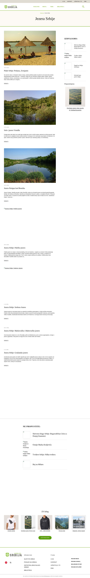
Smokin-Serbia (11, 530)
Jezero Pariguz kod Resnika (14, 188)
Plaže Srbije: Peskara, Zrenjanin (16, 71)
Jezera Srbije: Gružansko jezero (16, 353)
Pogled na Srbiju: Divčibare (78, 66)
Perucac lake (62, 530)
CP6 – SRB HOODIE (45, 530)
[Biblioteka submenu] (64, 6)
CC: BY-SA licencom (46, 576)
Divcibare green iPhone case (28, 530)
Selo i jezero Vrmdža (12, 130)
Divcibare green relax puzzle (75, 108)
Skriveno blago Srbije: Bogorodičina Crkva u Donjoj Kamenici (80, 46)
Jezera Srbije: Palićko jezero (14, 248)
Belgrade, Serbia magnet (79, 530)
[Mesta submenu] (46, 6)
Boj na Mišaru (38, 464)
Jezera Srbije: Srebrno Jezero (15, 307)
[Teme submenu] (53, 6)
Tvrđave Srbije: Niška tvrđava (78, 56)
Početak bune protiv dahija (77, 76)
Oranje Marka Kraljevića (42, 445)
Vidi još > (6, 83)
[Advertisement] (30, 394)
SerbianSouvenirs (76, 110)
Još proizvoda (45, 537)
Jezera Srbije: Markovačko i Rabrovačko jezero (22, 331)
